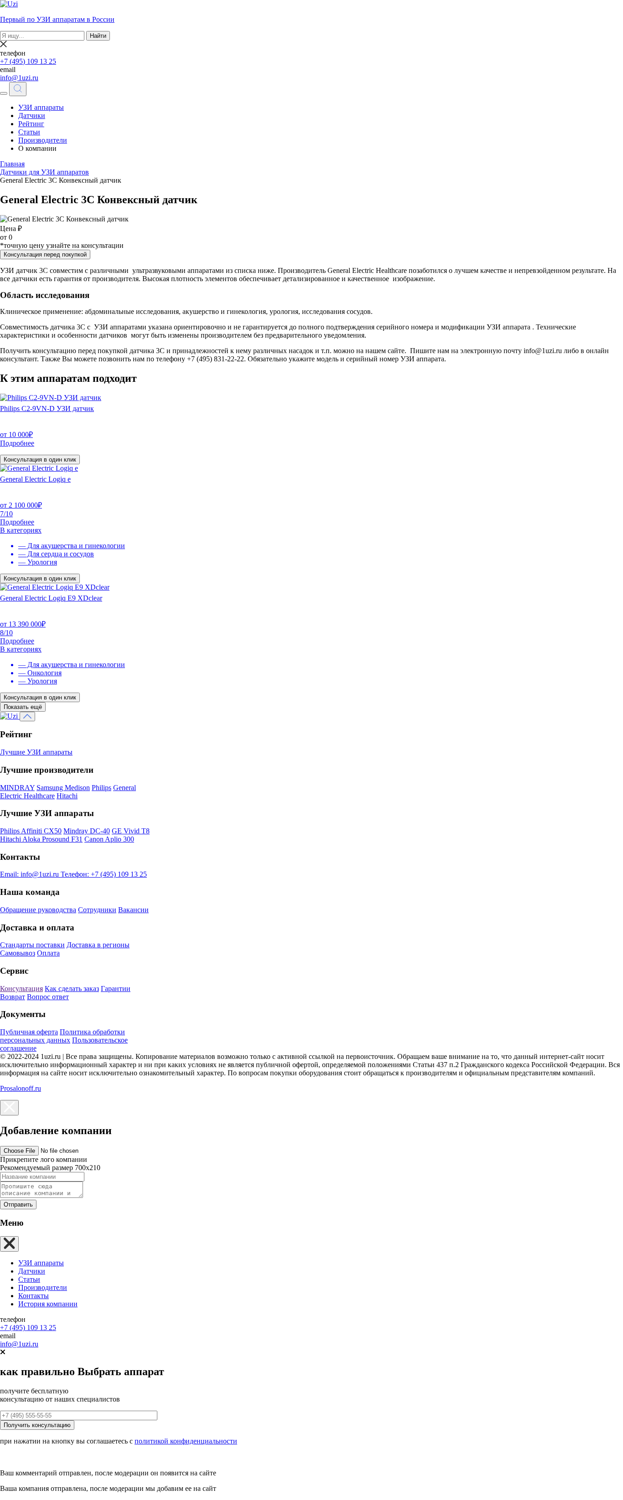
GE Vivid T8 (131, 831)
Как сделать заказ (72, 988)
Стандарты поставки (32, 945)
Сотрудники (97, 910)
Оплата (48, 953)
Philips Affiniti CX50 (31, 831)
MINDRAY (17, 787)
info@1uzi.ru (19, 78)
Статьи (29, 132)
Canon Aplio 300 (109, 839)
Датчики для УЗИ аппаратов (44, 172)
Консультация (21, 988)
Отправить (18, 1204)
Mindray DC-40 (86, 831)
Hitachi (67, 796)
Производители (42, 140)
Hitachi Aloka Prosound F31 (41, 839)
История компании (48, 1304)
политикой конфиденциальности (186, 1441)
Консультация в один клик (40, 459)
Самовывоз (17, 953)
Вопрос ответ (48, 997)
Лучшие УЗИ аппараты (36, 752)
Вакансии (133, 910)
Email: (29, 874)
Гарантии (115, 988)
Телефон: (104, 874)
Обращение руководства (38, 910)
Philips (101, 787)
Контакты (33, 1296)
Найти (98, 35)
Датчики (31, 115)
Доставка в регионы (98, 945)
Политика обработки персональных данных (62, 1036)
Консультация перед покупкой (45, 254)
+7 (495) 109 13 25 (28, 61)
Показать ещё (23, 707)
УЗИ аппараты (41, 107)
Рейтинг (31, 124)
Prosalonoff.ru (20, 1088)
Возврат (12, 997)
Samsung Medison (63, 787)
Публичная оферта (29, 1032)
